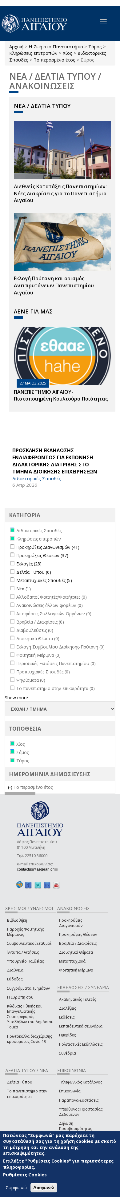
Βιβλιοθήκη (17, 920)
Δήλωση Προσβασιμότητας (75, 1126)
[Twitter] (37, 885)
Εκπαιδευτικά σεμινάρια (80, 1026)
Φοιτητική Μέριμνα (76, 970)
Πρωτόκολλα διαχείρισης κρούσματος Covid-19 (29, 1039)
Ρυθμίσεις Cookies (25, 1174)
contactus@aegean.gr (37, 869)
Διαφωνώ (43, 1187)
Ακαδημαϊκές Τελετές (77, 999)
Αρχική (16, 46)
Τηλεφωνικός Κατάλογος (80, 1082)
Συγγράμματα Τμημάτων (28, 988)
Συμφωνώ (16, 1187)
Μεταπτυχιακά (72, 961)
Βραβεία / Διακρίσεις (78, 943)
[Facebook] (28, 885)
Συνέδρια (67, 1053)
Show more (16, 697)
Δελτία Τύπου (19, 1082)
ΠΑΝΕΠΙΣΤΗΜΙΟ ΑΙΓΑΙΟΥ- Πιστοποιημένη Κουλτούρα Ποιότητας (61, 395)
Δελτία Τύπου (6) (33, 572)
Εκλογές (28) (29, 564)
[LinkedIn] (47, 885)
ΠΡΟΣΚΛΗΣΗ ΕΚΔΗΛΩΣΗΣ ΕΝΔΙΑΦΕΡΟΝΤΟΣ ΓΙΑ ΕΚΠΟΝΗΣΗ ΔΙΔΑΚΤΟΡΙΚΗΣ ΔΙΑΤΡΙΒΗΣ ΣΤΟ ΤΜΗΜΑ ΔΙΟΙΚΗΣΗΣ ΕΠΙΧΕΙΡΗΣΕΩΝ (54, 461)
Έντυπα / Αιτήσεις (23, 952)
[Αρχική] (37, 23)
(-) (11, 787)
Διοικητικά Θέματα (76, 952)
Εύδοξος (14, 979)
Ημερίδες (67, 1035)
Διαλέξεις (67, 1008)
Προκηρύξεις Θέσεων (78, 934)
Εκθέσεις (66, 1017)
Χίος (67, 53)
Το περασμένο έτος (54, 60)
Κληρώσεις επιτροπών (33, 53)
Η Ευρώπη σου (20, 997)
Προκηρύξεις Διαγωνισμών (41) (47, 547)
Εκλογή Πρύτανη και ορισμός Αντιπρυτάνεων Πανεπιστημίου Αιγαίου (54, 285)
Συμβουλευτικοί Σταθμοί (29, 943)
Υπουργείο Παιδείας (25, 961)
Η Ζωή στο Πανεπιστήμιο (56, 46)
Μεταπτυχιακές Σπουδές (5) (44, 580)
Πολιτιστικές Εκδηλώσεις (80, 1044)
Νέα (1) (23, 589)
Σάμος (95, 46)
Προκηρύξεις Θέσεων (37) (42, 555)
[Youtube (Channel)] (56, 885)
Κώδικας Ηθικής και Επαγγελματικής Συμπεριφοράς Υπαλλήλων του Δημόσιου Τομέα (30, 1016)
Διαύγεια (15, 970)
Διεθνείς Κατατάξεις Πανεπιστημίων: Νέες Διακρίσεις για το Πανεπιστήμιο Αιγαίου (60, 193)
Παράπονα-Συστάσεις (78, 1100)
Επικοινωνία (70, 1091)
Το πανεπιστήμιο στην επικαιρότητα (27, 1093)
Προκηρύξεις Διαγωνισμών (70, 923)
